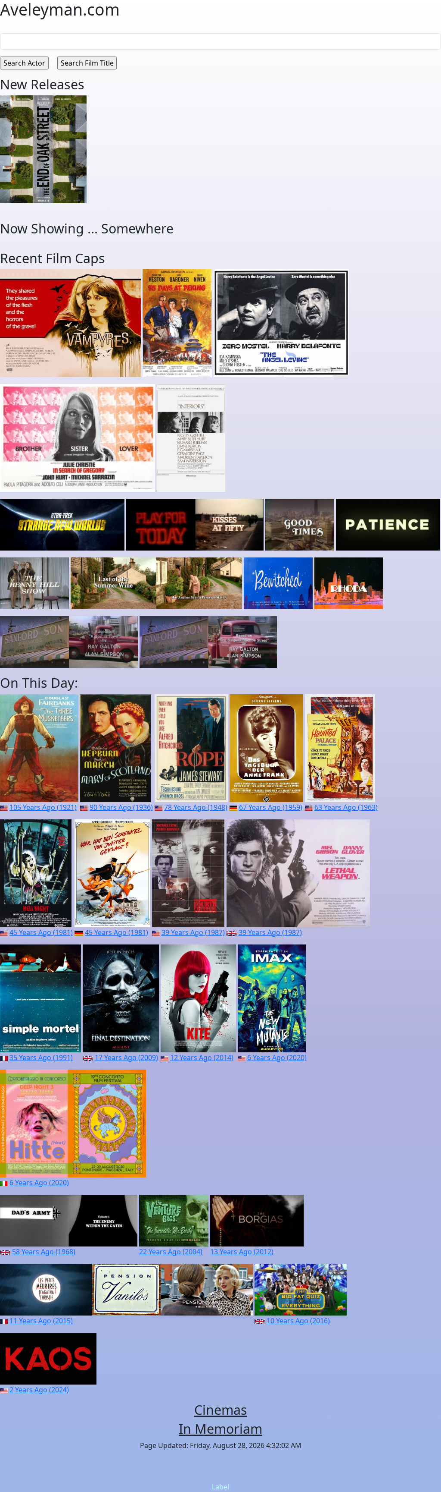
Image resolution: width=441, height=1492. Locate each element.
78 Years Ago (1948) (195, 807)
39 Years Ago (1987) (193, 932)
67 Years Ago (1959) (270, 807)
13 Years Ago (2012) (241, 1251)
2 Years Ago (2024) (39, 1389)
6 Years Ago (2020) (277, 1057)
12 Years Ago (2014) (201, 1057)
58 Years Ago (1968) (43, 1251)
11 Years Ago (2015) (41, 1320)
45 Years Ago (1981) (41, 932)
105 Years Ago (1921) (43, 807)
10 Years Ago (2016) (298, 1320)
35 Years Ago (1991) (41, 1057)
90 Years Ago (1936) (121, 807)
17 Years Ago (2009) (126, 1057)
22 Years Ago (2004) (170, 1251)
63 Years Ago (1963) (346, 807)
